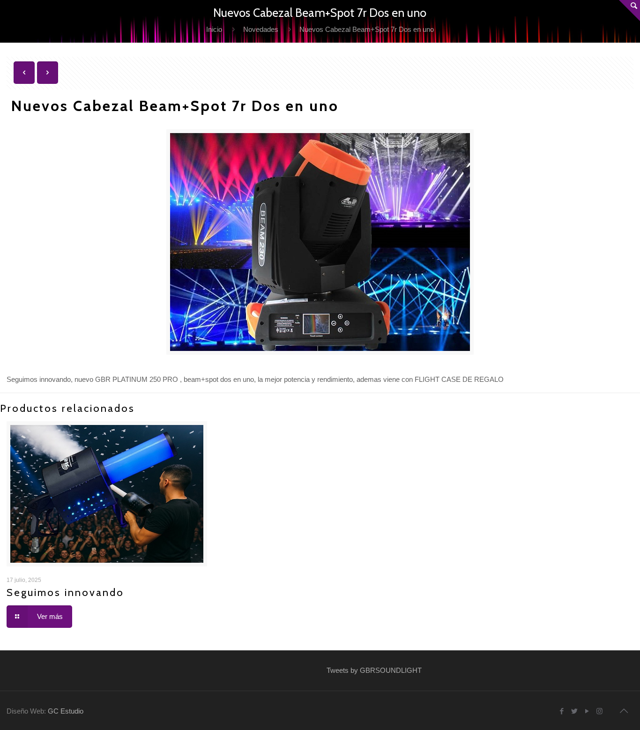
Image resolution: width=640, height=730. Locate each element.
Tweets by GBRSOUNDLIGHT (374, 670)
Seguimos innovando (65, 592)
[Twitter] (574, 711)
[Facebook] (561, 711)
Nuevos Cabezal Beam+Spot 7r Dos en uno (366, 29)
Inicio (214, 29)
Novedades (260, 29)
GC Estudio (65, 711)
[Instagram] (599, 711)
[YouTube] (587, 711)
